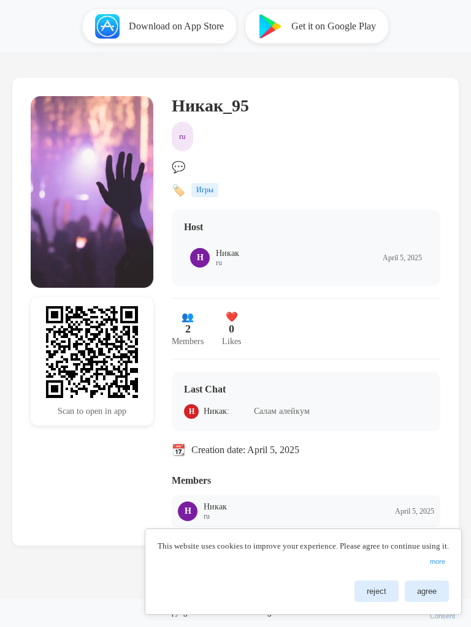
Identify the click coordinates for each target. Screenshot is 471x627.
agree (427, 591)
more (437, 561)
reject (376, 591)
